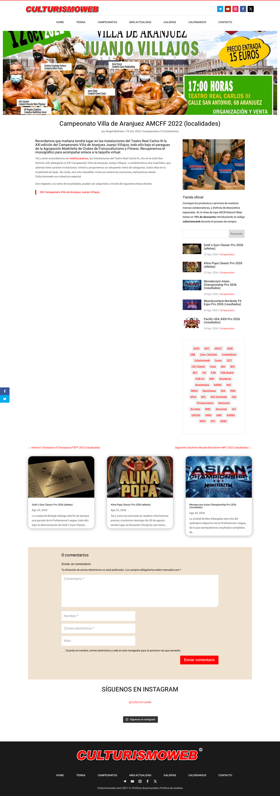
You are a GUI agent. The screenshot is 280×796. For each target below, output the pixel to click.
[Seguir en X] (251, 9)
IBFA (232, 366)
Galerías (170, 22)
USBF (219, 415)
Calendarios (197, 22)
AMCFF (218, 348)
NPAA (193, 396)
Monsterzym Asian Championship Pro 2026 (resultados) (220, 284)
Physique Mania (205, 403)
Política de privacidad (145, 788)
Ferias (213, 366)
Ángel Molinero (115, 131)
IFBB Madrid (227, 372)
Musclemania (202, 384)
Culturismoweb (202, 360)
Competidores (229, 354)
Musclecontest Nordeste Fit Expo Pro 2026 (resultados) (222, 303)
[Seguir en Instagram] (235, 9)
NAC (228, 384)
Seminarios (224, 403)
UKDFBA (195, 415)
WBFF (203, 421)
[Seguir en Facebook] (243, 9)
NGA (223, 390)
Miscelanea (225, 378)
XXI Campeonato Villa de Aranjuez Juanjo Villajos (70, 192)
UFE (234, 409)
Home (60, 22)
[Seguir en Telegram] (220, 9)
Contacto (225, 22)
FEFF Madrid (198, 366)
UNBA (208, 415)
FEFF (229, 360)
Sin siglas (195, 409)
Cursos (218, 360)
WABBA (231, 415)
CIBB (192, 354)
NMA (233, 390)
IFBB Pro (200, 378)
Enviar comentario (199, 660)
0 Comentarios (170, 131)
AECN (196, 348)
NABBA (218, 384)
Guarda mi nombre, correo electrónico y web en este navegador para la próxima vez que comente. (123, 651)
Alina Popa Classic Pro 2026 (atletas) (223, 265)
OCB (234, 396)
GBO (223, 366)
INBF (211, 378)
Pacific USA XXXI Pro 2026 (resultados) (222, 321)
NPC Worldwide (219, 396)
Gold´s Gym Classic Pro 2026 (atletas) (223, 247)
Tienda (80, 22)
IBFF (195, 372)
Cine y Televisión (208, 354)
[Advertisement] (107, 227)
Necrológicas (209, 390)
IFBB (213, 372)
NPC (203, 396)
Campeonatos (107, 22)
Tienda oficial (193, 197)
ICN (204, 372)
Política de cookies (171, 788)
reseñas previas (79, 158)
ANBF (230, 348)
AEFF (207, 348)
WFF (213, 421)
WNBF (223, 421)
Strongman (221, 409)
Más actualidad (140, 22)
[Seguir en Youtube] (228, 9)
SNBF (208, 409)
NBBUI (194, 390)
